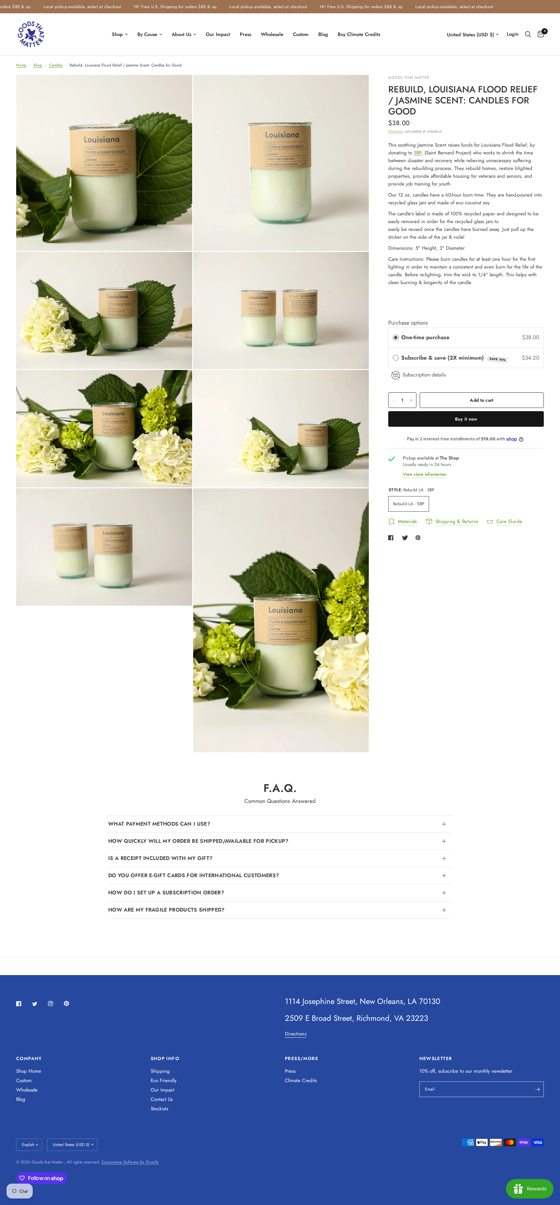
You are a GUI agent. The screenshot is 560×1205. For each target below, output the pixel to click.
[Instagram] (55, 1003)
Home (21, 65)
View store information (425, 474)
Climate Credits (301, 1080)
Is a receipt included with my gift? (160, 858)
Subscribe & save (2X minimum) (453, 358)
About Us (181, 34)
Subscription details (424, 375)
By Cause (147, 34)
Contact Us (162, 1099)
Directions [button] (296, 1034)
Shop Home (28, 1071)
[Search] (528, 34)
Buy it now (466, 419)
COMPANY (29, 1058)
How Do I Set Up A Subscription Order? (166, 892)
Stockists (159, 1108)
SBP (417, 152)
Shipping (395, 131)
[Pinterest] (71, 1003)
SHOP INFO (165, 1058)
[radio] (396, 337)
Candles (56, 65)
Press (245, 34)
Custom (301, 34)
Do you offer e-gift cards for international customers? (193, 875)
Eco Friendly (164, 1080)
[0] (539, 34)
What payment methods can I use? (159, 824)
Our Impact (218, 34)
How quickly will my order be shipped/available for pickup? (198, 841)
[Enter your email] (537, 1089)
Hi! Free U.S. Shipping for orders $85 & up (149, 7)
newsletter (502, 1071)
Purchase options (408, 323)
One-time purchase (425, 337)
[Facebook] (23, 1003)
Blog (323, 34)
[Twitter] (39, 1004)
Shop (117, 34)
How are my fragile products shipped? (166, 909)
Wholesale (272, 34)
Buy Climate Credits (359, 34)
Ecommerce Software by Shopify (130, 1162)
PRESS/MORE (301, 1058)
